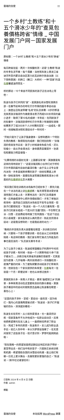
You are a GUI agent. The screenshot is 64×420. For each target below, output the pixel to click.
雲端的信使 (9, 5)
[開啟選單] (58, 6)
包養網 (28, 190)
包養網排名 (17, 179)
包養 (6, 83)
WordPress (49, 413)
